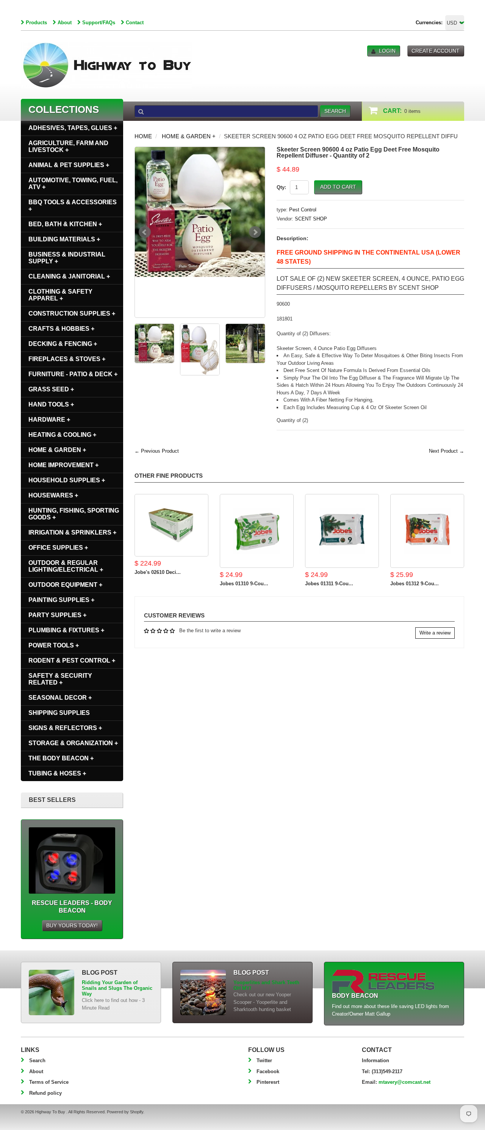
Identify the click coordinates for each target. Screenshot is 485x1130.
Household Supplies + (66, 480)
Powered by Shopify (125, 1112)
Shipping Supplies (59, 713)
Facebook (268, 1071)
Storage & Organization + (73, 743)
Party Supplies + (57, 615)
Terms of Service (49, 1082)
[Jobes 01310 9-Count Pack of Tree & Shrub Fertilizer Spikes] (257, 531)
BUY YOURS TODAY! (72, 925)
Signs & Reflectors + (65, 728)
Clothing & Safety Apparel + (60, 295)
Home (143, 136)
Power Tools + (53, 645)
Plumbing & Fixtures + (66, 630)
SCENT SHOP (311, 219)
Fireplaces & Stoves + (66, 359)
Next (255, 232)
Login (387, 51)
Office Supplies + (58, 547)
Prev (145, 232)
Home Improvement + (63, 465)
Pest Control (302, 210)
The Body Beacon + (61, 758)
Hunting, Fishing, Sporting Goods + (73, 513)
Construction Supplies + (71, 313)
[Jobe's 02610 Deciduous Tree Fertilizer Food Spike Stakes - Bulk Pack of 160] (171, 525)
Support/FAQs (98, 22)
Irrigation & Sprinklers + (72, 532)
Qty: (281, 187)
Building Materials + (64, 239)
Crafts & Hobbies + (61, 328)
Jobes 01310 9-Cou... (244, 583)
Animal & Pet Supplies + (68, 165)
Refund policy (45, 1093)
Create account (435, 51)
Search (37, 1060)
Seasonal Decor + (60, 697)
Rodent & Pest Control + (71, 660)
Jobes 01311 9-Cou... (329, 583)
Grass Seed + (51, 389)
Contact (135, 22)
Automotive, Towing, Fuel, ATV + (72, 183)
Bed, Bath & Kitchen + (65, 224)
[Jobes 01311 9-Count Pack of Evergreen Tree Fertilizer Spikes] (342, 531)
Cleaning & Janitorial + (69, 276)
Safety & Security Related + (60, 679)
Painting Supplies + (61, 600)
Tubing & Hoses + (57, 773)
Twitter (264, 1060)
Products (36, 22)
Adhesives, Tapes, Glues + (72, 128)
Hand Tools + (51, 404)
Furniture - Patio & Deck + (72, 374)
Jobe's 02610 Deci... (158, 572)
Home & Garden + (189, 136)
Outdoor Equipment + (65, 584)
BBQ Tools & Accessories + (72, 205)
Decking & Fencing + (62, 344)
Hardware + (49, 419)
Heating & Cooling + (62, 434)
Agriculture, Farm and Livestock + (68, 146)
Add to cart (338, 187)
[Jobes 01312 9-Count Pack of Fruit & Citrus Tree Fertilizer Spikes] (427, 531)
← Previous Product (157, 451)
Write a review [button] (435, 633)
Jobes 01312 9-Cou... (414, 583)
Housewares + (53, 495)
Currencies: (429, 22)
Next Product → (446, 451)
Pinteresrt (268, 1082)
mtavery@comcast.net (404, 1082)
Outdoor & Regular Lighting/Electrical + (65, 566)
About (65, 22)
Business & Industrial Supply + (66, 257)
